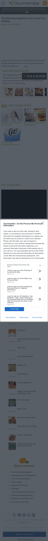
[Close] (43, 224)
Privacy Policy (37, 317)
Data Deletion (11, 317)
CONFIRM (14, 309)
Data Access (24, 317)
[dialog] (24, 270)
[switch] (39, 271)
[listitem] (24, 265)
